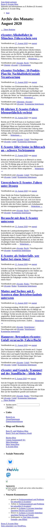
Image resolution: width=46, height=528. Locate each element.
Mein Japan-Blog (12, 444)
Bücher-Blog (11, 438)
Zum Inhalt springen (9, 2)
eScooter (19, 63)
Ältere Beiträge (8, 30)
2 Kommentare (25, 65)
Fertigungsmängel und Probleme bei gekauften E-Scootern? (27, 500)
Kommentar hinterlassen (34, 104)
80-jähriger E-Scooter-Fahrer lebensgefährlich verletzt (19, 111)
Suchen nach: (11, 405)
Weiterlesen (34, 59)
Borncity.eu (10, 417)
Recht (26, 63)
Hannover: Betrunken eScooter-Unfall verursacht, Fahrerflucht (21, 338)
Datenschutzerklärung (14, 421)
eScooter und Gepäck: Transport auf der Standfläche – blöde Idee (21, 371)
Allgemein (20, 102)
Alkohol (7, 65)
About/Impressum (13, 419)
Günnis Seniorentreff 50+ (16, 440)
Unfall (26, 139)
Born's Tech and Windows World (19, 433)
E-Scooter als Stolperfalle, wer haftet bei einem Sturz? (20, 257)
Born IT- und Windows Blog (17, 431)
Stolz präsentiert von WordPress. (13, 526)
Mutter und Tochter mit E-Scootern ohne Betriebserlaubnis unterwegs (21, 294)
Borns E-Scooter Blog (9, 4)
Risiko (26, 284)
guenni (34, 43)
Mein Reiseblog (12, 442)
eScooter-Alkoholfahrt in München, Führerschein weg (19, 36)
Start (7, 13)
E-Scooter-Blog (12, 447)
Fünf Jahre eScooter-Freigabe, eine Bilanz (25, 518)
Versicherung (29, 327)
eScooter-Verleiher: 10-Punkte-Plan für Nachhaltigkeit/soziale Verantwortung (20, 74)
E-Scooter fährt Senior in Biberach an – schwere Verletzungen (23, 148)
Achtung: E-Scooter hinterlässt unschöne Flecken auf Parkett (26, 509)
